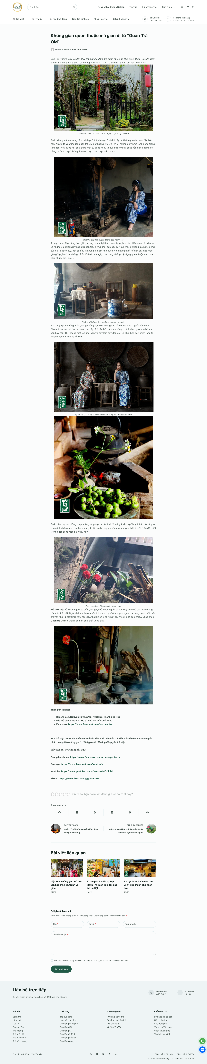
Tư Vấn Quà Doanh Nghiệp (111, 7)
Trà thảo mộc (19, 1037)
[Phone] (202, 1041)
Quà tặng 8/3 (66, 1030)
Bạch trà (17, 1016)
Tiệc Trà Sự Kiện (80, 19)
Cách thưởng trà (162, 1030)
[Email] (147, 812)
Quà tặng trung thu (69, 1023)
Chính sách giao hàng (158, 1058)
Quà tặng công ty (68, 1041)
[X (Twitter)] (77, 812)
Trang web (130, 924)
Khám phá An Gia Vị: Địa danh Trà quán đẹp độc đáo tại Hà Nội (102, 885)
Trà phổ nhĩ (18, 1034)
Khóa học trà (101, 19)
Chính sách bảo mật (164, 1054)
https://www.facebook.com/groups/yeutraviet (95, 757)
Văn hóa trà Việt (162, 1034)
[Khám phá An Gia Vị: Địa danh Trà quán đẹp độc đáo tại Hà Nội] (103, 868)
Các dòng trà (160, 1023)
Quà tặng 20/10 (67, 1034)
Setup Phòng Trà (121, 19)
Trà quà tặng (66, 1016)
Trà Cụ (38, 19)
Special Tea (18, 1027)
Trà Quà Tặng (60, 19)
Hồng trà (17, 1020)
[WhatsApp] (130, 812)
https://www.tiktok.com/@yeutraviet (79, 778)
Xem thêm (167, 7)
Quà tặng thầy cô (68, 1037)
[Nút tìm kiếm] (74, 7)
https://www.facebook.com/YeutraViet (82, 764)
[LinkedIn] (112, 812)
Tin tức (133, 7)
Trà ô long (18, 1030)
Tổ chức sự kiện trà (116, 1020)
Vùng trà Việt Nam (163, 1027)
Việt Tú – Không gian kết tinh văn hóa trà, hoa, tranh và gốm (66, 885)
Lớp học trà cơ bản (163, 1016)
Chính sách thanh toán (183, 1058)
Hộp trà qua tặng (68, 1020)
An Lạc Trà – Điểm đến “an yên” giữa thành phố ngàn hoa (138, 885)
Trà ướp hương (20, 1041)
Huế (74, 49)
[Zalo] (202, 1049)
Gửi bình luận (61, 969)
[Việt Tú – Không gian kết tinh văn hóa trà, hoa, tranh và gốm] (67, 868)
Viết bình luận (60, 934)
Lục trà (16, 1023)
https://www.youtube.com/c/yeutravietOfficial (87, 771)
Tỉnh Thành (82, 49)
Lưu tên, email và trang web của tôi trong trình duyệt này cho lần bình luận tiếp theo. (91, 960)
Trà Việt (20, 19)
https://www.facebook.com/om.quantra (90, 724)
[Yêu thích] (188, 7)
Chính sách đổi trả (185, 1054)
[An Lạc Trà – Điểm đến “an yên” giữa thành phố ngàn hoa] (140, 868)
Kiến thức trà (149, 7)
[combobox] (49, 7)
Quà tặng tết (66, 1027)
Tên (55, 924)
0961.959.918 (162, 994)
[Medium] (115, 1054)
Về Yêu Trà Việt (114, 1027)
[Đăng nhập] (182, 7)
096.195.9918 (156, 20)
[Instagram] (103, 1054)
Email (92, 924)
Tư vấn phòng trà (115, 1016)
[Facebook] (59, 812)
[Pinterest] (95, 812)
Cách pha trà (160, 1020)
